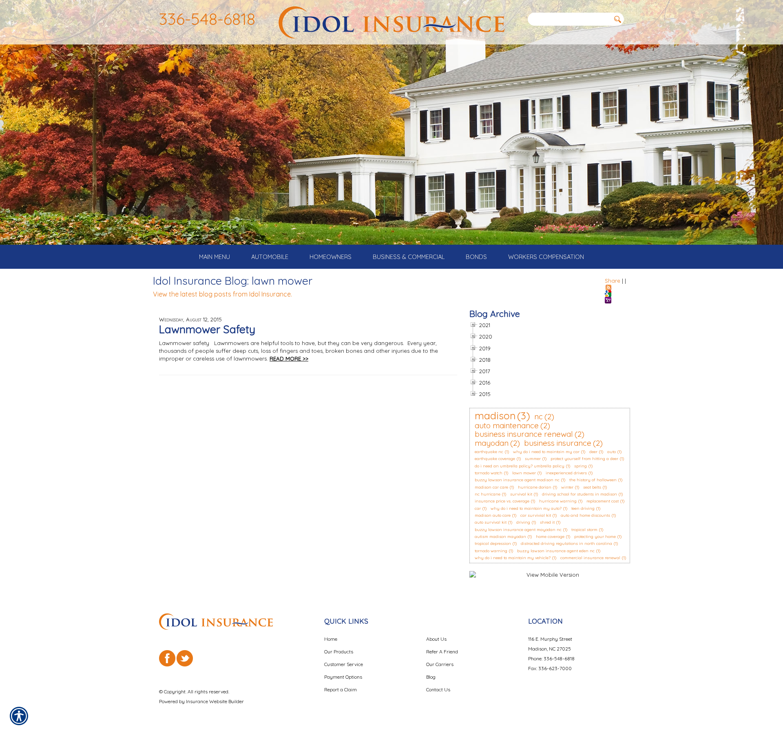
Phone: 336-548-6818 (551, 658)
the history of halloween (593, 479)
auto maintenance (507, 425)
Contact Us (438, 689)
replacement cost (602, 501)
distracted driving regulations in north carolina (566, 543)
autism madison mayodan (500, 536)
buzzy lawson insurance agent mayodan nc (518, 529)
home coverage (550, 536)
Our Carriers (439, 664)
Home (330, 639)
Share (612, 280)
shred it (547, 522)
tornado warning (491, 550)
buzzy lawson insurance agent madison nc (517, 479)
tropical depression (493, 543)
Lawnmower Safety (207, 329)
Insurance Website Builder (215, 701)
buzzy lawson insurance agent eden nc (556, 550)
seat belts (592, 487)
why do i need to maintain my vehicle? (513, 557)
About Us (436, 639)
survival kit (521, 494)
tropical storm (584, 529)
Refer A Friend (442, 651)
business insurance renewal (524, 434)
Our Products (338, 651)
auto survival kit (491, 522)
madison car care (491, 487)
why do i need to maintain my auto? (526, 508)
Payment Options (343, 677)
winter (567, 487)
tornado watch (488, 473)
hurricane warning (558, 501)
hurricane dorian (534, 487)
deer (593, 451)
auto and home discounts (585, 515)
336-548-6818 (207, 19)
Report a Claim (340, 689)
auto (611, 451)
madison (495, 415)
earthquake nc (489, 451)
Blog (431, 677)
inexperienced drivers (566, 473)
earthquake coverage (495, 458)
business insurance (557, 443)
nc (538, 416)
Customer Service (343, 664)
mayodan (492, 443)
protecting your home (595, 536)
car (478, 508)
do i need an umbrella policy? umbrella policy (519, 466)
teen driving (583, 508)
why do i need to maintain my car (546, 451)
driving (523, 522)
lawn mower (524, 473)
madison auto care (493, 515)
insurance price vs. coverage (502, 501)
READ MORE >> (289, 358)
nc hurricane (487, 494)
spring (580, 466)
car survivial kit (535, 515)
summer (533, 458)
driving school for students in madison (579, 494)
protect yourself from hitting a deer (584, 458)
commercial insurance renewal (590, 557)
